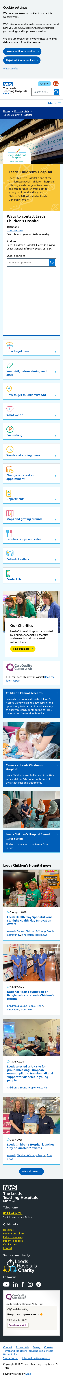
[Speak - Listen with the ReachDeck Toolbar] (56, 83)
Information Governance (36, 1358)
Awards (11, 931)
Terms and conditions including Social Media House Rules (28, 1352)
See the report (16, 1325)
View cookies (10, 68)
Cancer (20, 931)
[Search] (56, 92)
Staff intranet (10, 1358)
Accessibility (22, 1347)
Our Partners (10, 1244)
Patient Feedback (13, 1240)
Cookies (48, 1347)
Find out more (21, 648)
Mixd (28, 1373)
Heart (40, 1005)
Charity (44, 83)
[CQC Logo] (16, 1299)
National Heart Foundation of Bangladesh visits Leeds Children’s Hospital (30, 995)
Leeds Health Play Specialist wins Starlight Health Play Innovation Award (29, 920)
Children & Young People (40, 931)
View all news (30, 1171)
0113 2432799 (15, 230)
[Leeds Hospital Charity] (25, 1266)
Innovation (27, 934)
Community (13, 934)
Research (42, 1087)
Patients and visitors (14, 1233)
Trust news (41, 934)
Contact (7, 1248)
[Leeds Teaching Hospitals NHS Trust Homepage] (15, 88)
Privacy (37, 1347)
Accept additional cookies (20, 51)
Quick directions (16, 255)
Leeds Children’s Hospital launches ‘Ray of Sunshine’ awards (30, 1146)
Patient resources (12, 1237)
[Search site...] (42, 92)
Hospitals (8, 1229)
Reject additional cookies (20, 60)
